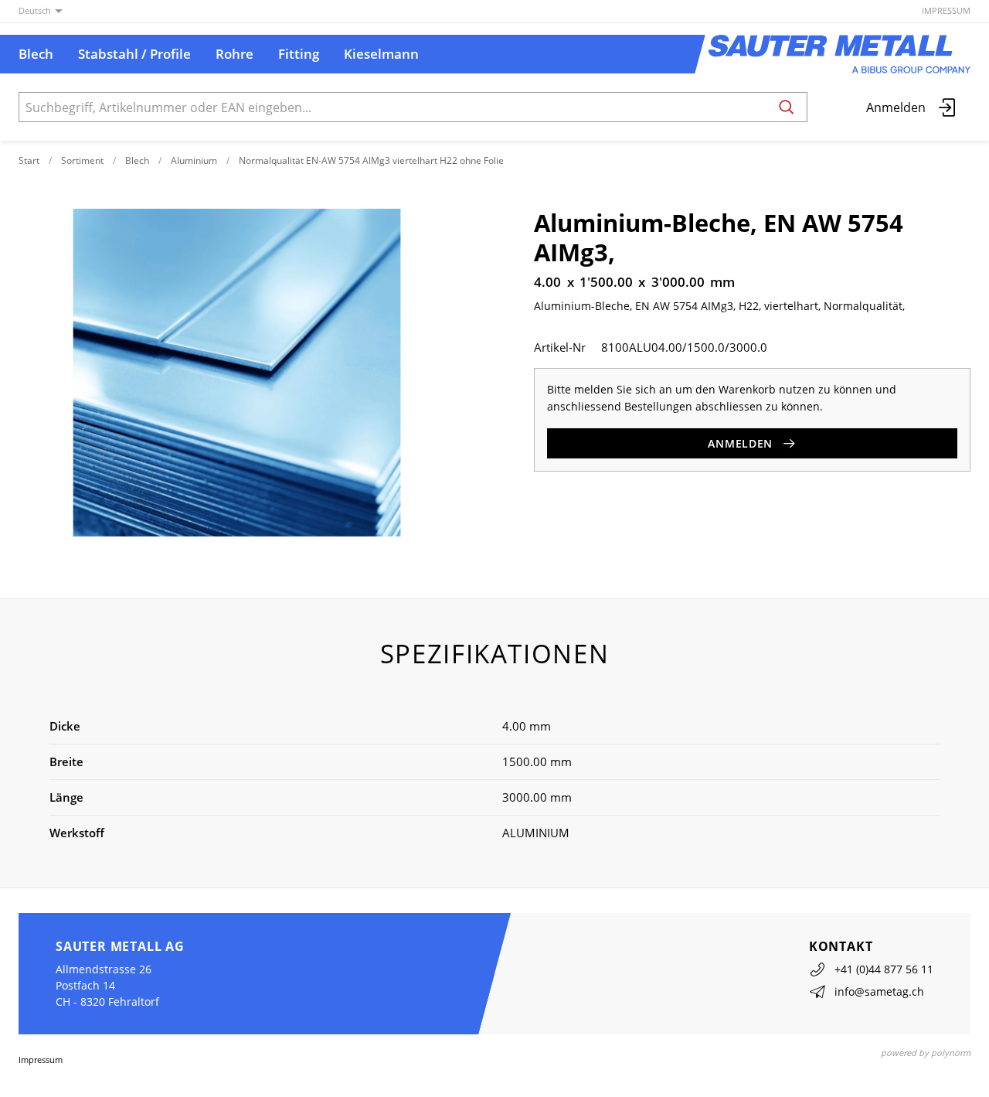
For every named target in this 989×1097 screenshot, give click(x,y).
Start (29, 160)
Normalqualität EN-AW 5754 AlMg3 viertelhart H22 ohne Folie (371, 160)
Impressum (946, 10)
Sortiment (82, 160)
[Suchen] (786, 107)
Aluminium (194, 160)
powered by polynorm (925, 1052)
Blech (137, 160)
